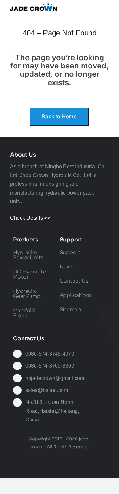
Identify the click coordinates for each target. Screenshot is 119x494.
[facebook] (30, 457)
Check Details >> (30, 218)
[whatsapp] (47, 470)
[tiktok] (65, 457)
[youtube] (76, 457)
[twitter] (42, 457)
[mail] (59, 470)
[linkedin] (88, 457)
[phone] (71, 470)
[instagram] (53, 457)
